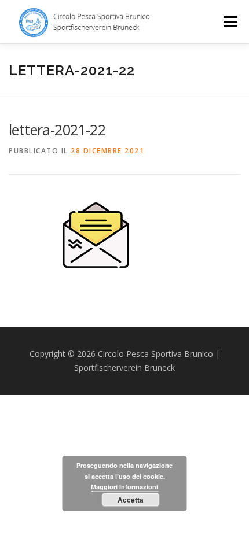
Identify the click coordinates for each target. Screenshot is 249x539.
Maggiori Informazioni (124, 486)
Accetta (131, 499)
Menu (229, 22)
